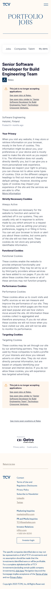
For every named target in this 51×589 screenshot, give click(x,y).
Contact (20, 478)
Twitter (20, 502)
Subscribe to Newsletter (27, 494)
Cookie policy (32, 447)
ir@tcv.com (21, 530)
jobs (8, 48)
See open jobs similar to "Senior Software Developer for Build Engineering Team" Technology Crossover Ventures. (24, 103)
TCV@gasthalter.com (26, 522)
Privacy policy (19, 447)
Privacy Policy (23, 490)
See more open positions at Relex (25, 421)
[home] (13, 4)
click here (20, 571)
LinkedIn (20, 498)
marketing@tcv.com (25, 514)
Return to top (9, 464)
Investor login (28, 540)
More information (11, 193)
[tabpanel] (25, 163)
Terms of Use (41, 574)
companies (20, 48)
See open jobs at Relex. (21, 95)
